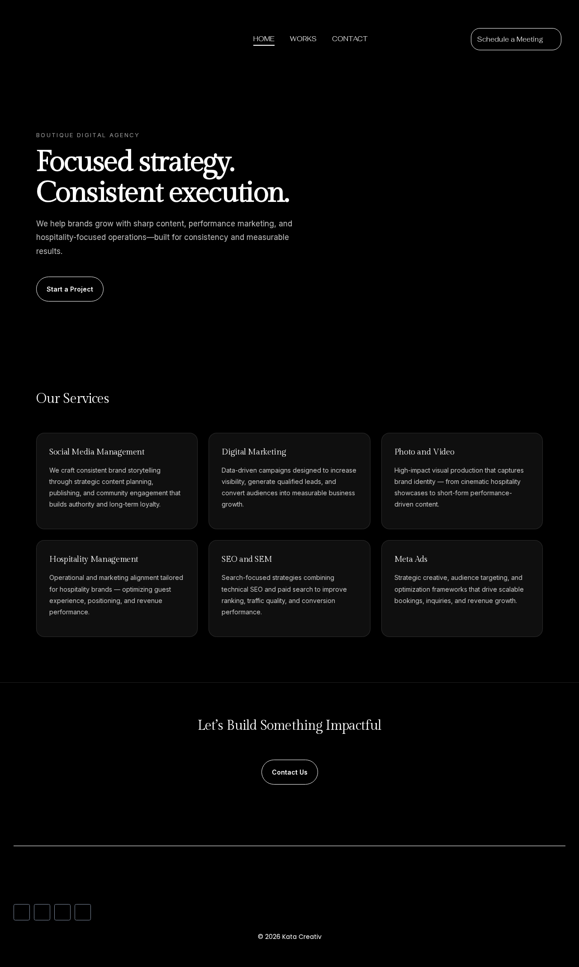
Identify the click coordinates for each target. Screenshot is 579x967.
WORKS (303, 38)
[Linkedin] (22, 912)
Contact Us (290, 772)
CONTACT (350, 38)
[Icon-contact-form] (83, 912)
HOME (264, 38)
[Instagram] (42, 912)
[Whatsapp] (62, 912)
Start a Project (70, 289)
